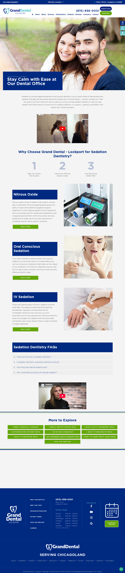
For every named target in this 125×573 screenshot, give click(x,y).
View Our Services (62, 441)
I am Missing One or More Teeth (25, 432)
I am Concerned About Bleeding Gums (62, 436)
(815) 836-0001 (87, 11)
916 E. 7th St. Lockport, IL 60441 (62, 503)
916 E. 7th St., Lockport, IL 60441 (109, 2)
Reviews (79, 14)
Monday (58, 513)
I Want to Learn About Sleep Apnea (99, 436)
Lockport (62, 560)
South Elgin (90, 560)
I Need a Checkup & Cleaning (25, 427)
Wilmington (110, 560)
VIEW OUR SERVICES (37, 522)
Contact (96, 14)
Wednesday (59, 518)
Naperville (71, 560)
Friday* (58, 523)
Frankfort (31, 560)
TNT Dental (98, 571)
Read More (25, 226)
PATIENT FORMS (35, 516)
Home (37, 14)
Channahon (22, 560)
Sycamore (99, 560)
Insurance (87, 14)
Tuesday (58, 516)
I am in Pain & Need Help (62, 432)
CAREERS (33, 528)
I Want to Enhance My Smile (99, 432)
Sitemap (45, 571)
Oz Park (80, 560)
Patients (71, 14)
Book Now (105, 13)
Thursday (59, 521)
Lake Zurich (53, 560)
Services (51, 14)
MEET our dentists (37, 499)
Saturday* (59, 525)
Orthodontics (61, 14)
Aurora (13, 560)
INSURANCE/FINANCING (38, 511)
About (43, 14)
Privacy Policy (54, 571)
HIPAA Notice (65, 571)
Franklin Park (41, 560)
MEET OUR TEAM (36, 505)
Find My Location (55, 2)
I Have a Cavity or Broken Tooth (99, 427)
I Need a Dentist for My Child (62, 427)
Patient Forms (106, 8)
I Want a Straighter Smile (25, 436)
